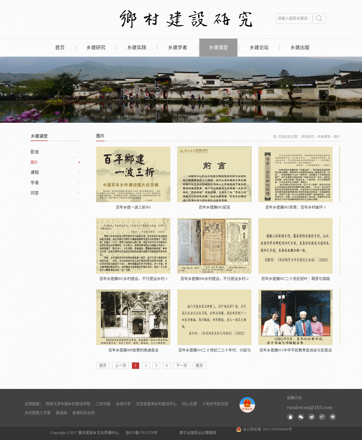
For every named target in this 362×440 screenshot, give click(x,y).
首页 (60, 47)
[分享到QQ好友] (290, 417)
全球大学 (123, 404)
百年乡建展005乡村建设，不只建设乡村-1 (133, 279)
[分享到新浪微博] (311, 417)
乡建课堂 (323, 137)
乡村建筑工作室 (38, 413)
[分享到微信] (301, 417)
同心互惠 (189, 404)
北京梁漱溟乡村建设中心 (156, 404)
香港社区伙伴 (83, 413)
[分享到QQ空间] (332, 417)
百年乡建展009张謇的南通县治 (133, 350)
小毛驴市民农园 (215, 404)
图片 (337, 137)
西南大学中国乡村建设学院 (68, 404)
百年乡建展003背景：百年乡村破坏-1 (295, 207)
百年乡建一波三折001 (133, 207)
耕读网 (61, 413)
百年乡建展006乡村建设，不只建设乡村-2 (214, 279)
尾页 (199, 366)
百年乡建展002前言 (214, 207)
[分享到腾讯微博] (322, 417)
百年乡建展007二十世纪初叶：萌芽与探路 (295, 279)
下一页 (181, 366)
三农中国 (103, 404)
